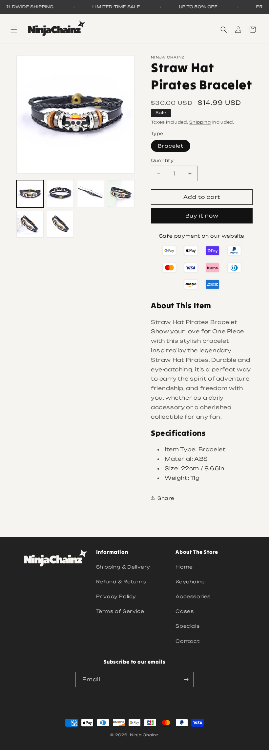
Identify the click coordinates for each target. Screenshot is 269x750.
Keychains (190, 581)
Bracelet (170, 146)
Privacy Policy (116, 596)
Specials (187, 626)
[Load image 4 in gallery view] (121, 193)
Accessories (193, 596)
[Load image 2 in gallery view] (60, 193)
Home (184, 567)
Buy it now (201, 216)
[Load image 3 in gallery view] (90, 193)
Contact (187, 641)
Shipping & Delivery (123, 567)
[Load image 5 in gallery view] (30, 224)
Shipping (200, 122)
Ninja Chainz (144, 735)
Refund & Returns (121, 581)
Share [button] (166, 498)
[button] (14, 29)
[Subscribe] (186, 679)
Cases (185, 611)
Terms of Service (120, 611)
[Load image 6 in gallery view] (60, 224)
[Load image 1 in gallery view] (30, 193)
